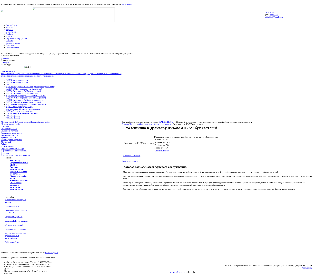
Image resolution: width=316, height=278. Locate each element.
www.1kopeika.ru (128, 4)
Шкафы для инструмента (11, 140)
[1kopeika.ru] (17, 23)
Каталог (9, 27)
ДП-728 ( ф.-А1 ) (13, 115)
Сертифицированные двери (12, 149)
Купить (166, 151)
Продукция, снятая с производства (15, 155)
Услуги (9, 36)
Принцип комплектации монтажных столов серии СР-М (18, 170)
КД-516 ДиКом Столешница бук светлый (23, 102)
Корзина (9, 30)
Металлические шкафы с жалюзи (15, 74)
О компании (11, 32)
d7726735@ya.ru (51, 253)
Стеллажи (5, 126)
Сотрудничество (13, 43)
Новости (9, 41)
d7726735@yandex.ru (274, 17)
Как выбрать (11, 25)
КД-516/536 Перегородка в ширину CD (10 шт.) (26, 96)
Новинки (5, 153)
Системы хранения (9, 129)
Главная (125, 124)
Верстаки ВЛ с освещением (16, 221)
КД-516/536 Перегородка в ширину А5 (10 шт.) (26, 104)
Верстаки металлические (11, 133)
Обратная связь (12, 47)
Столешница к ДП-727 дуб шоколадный (23, 109)
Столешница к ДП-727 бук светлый (22, 113)
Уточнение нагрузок (19, 180)
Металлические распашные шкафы (44, 74)
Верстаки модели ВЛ (13, 217)
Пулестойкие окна (8, 146)
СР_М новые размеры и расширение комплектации (16, 186)
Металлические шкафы (10, 124)
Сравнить (159, 151)
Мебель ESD (6, 142)
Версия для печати (130, 161)
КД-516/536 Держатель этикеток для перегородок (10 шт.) (30, 87)
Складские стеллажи (9, 131)
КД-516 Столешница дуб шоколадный (22, 93)
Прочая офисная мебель (40, 122)
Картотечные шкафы (45, 76)
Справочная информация (16, 38)
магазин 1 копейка (177, 272)
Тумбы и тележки (8, 137)
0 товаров (5, 58)
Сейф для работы (12, 242)
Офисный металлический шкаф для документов (79, 74)
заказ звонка (270, 12)
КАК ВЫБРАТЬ (166, 122)
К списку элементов (131, 156)
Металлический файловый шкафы (15, 122)
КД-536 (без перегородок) (17, 82)
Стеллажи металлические (15, 229)
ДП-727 (9, 84)
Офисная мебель (8, 71)
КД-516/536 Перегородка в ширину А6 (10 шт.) (26, 98)
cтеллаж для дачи (12, 206)
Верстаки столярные (9, 135)
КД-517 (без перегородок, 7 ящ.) (19, 107)
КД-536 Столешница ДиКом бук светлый (23, 91)
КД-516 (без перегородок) (17, 80)
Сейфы (4, 144)
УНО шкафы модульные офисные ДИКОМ (19, 162)
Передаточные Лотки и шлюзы (14, 151)
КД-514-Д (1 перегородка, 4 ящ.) (19, 111)
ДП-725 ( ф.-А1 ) (13, 118)
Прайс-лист (11, 34)
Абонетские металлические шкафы (21, 76)
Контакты (10, 45)
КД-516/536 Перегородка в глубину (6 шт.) (24, 89)
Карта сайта (307, 268)
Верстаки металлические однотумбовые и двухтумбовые (15, 235)
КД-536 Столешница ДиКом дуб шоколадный (25, 100)
